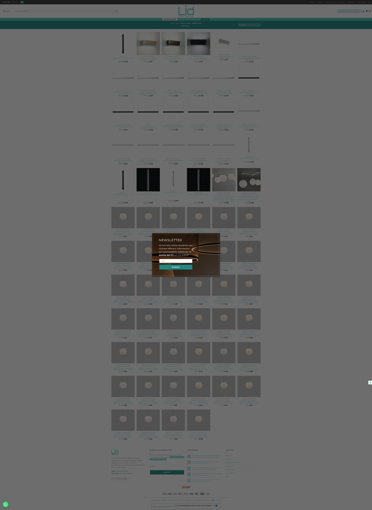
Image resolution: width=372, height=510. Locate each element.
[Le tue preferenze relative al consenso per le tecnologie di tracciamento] (370, 382)
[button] (6, 504)
